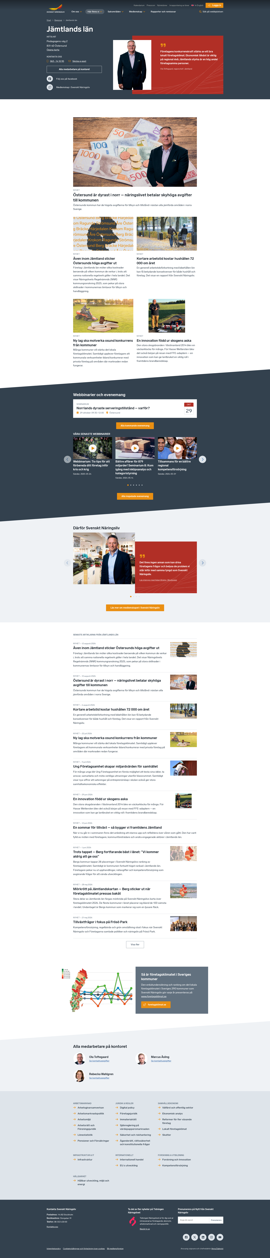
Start (49, 20)
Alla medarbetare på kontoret (74, 69)
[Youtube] (220, 1237)
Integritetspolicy (54, 1248)
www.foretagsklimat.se (153, 996)
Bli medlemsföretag (115, 1248)
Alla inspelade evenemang (135, 496)
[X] (194, 1237)
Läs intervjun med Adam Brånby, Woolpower (158, 580)
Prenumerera (216, 1220)
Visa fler (135, 944)
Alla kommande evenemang (135, 425)
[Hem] (56, 8)
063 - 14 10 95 (57, 61)
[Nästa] (202, 459)
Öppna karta (53, 49)
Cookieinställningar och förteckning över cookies (84, 1248)
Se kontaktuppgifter (99, 1060)
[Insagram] (211, 1237)
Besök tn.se (145, 1229)
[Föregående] (67, 459)
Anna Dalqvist (217, 1248)
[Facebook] (186, 1237)
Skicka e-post (79, 61)
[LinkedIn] (203, 1237)
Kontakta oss (52, 1227)
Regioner (58, 20)
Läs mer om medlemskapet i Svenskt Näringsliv (135, 607)
